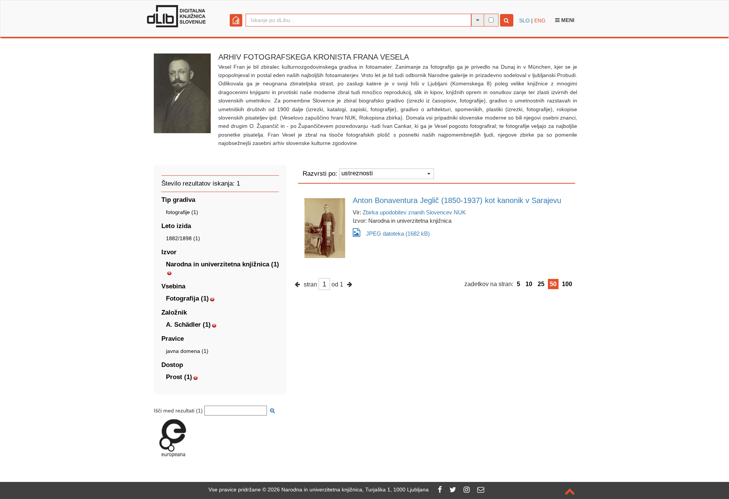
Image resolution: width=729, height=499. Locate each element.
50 (553, 284)
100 (567, 284)
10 (528, 284)
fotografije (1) (182, 212)
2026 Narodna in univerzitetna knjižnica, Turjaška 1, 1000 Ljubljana (348, 489)
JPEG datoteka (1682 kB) (398, 233)
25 (541, 284)
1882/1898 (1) (183, 238)
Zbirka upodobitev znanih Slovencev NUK (414, 212)
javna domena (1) (187, 351)
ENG (540, 20)
